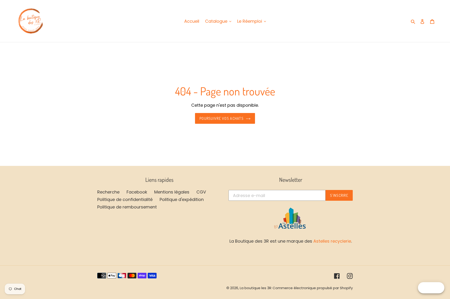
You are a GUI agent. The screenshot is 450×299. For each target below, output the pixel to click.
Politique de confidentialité (125, 199)
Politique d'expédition (182, 199)
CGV (201, 192)
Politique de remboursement (127, 207)
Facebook (137, 192)
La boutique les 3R (255, 287)
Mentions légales (171, 192)
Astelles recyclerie (332, 241)
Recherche (108, 192)
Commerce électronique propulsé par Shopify (313, 287)
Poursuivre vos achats (221, 118)
